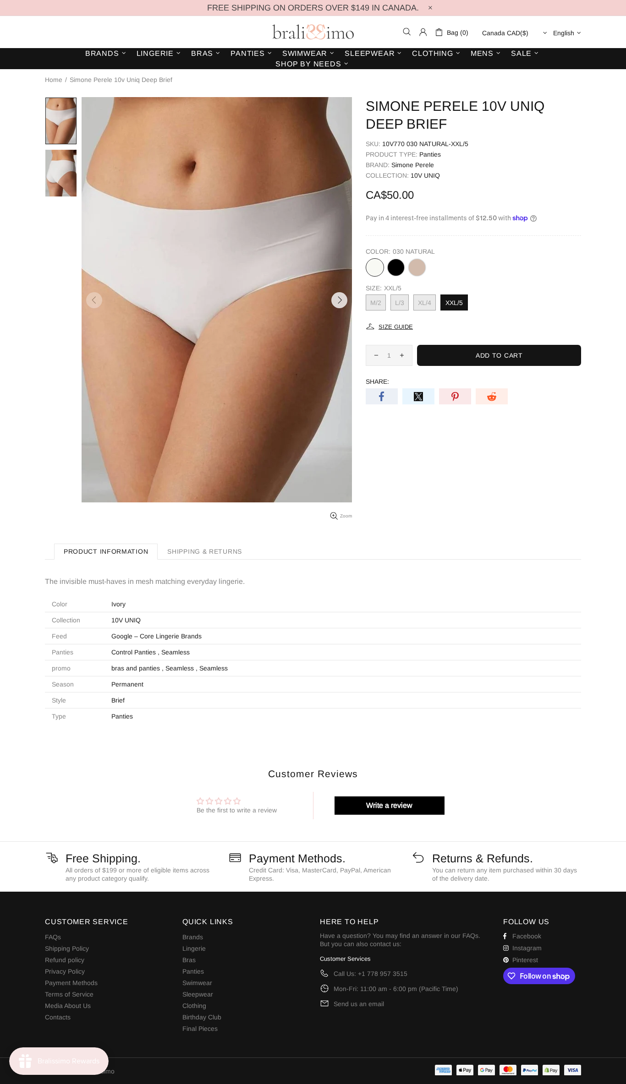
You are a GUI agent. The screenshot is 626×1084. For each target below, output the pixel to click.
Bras (189, 960)
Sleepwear (197, 994)
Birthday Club (201, 1017)
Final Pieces (200, 1028)
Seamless (175, 652)
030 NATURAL (375, 267)
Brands (192, 937)
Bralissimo (313, 32)
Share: (377, 381)
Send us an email (359, 1004)
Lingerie (194, 948)
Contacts (58, 1017)
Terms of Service (69, 994)
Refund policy (64, 960)
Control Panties (133, 652)
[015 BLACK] (396, 267)
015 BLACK (396, 267)
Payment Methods (71, 982)
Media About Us (68, 1005)
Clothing (194, 1005)
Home (53, 79)
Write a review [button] (389, 805)
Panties (430, 154)
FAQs (53, 937)
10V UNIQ (425, 175)
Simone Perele (412, 165)
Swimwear (197, 982)
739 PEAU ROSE (417, 267)
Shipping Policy (67, 948)
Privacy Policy (65, 971)
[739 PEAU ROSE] (417, 267)
